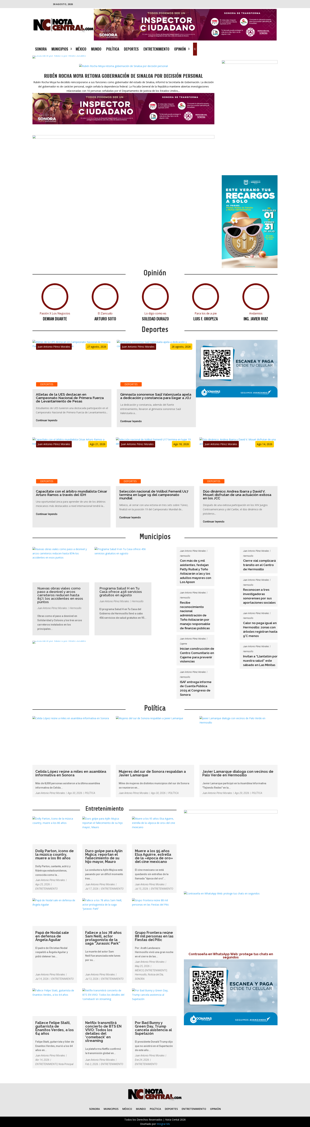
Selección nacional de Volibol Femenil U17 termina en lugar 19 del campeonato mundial (153, 494)
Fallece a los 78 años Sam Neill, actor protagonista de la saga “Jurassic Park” (103, 937)
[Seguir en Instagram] (266, 48)
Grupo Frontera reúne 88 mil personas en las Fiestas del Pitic (154, 936)
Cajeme (183, 644)
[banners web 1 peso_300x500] (250, 267)
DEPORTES (131, 50)
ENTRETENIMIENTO (156, 50)
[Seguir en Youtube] (274, 48)
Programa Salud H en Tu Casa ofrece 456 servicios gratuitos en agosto (120, 591)
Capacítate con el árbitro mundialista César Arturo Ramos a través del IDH (71, 493)
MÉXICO (81, 50)
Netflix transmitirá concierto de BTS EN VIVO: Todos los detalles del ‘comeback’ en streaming (103, 1032)
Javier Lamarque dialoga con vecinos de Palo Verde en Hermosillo (237, 773)
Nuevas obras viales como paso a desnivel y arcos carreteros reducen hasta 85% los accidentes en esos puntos (60, 595)
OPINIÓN (180, 50)
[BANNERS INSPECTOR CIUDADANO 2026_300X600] (250, 63)
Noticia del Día (155, 974)
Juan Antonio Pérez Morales (54, 346)
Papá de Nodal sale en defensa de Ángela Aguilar (52, 936)
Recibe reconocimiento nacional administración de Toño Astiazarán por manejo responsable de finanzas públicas (195, 615)
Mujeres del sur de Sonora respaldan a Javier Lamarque (152, 773)
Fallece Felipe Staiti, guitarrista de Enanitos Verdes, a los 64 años (54, 1028)
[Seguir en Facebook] (252, 48)
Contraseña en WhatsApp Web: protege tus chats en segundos (231, 955)
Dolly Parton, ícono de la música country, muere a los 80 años (54, 854)
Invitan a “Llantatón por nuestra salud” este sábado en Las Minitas (260, 661)
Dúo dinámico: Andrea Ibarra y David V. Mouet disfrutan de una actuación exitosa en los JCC (237, 494)
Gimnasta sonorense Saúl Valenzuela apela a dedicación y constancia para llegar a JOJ (155, 396)
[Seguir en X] (259, 48)
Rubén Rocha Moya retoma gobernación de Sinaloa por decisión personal (123, 75)
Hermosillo (75, 608)
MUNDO (96, 50)
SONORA (41, 50)
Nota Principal (65, 1064)
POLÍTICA (112, 50)
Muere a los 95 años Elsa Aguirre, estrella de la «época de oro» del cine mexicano (154, 856)
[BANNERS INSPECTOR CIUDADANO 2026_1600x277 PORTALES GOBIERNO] (185, 39)
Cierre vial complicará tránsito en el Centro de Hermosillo (259, 565)
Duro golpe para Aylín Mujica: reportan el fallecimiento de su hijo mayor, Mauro (104, 856)
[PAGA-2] (237, 396)
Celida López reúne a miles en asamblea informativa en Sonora (70, 773)
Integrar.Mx (163, 1124)
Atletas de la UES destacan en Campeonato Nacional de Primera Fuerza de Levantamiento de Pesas (70, 397)
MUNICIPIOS (59, 50)
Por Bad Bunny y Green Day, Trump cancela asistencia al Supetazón (153, 1028)
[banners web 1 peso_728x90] (123, 137)
